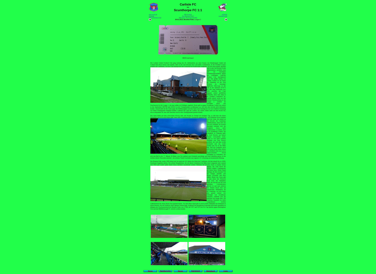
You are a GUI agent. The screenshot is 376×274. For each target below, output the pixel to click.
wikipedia (151, 16)
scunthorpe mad (223, 16)
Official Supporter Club (155, 17)
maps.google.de (153, 14)
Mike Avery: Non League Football (188, 17)
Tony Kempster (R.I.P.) (188, 16)
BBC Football (188, 14)
